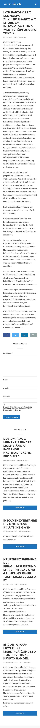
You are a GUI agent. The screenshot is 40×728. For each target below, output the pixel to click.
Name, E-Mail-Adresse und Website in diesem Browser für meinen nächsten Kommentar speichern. (17, 408)
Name (5, 380)
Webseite (6, 396)
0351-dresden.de (12, 4)
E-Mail (5, 388)
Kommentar (7, 353)
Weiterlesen (20, 507)
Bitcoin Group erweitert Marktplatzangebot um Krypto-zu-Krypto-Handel (19, 651)
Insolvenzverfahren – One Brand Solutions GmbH (20, 524)
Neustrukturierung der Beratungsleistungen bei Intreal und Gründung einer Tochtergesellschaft (20, 570)
